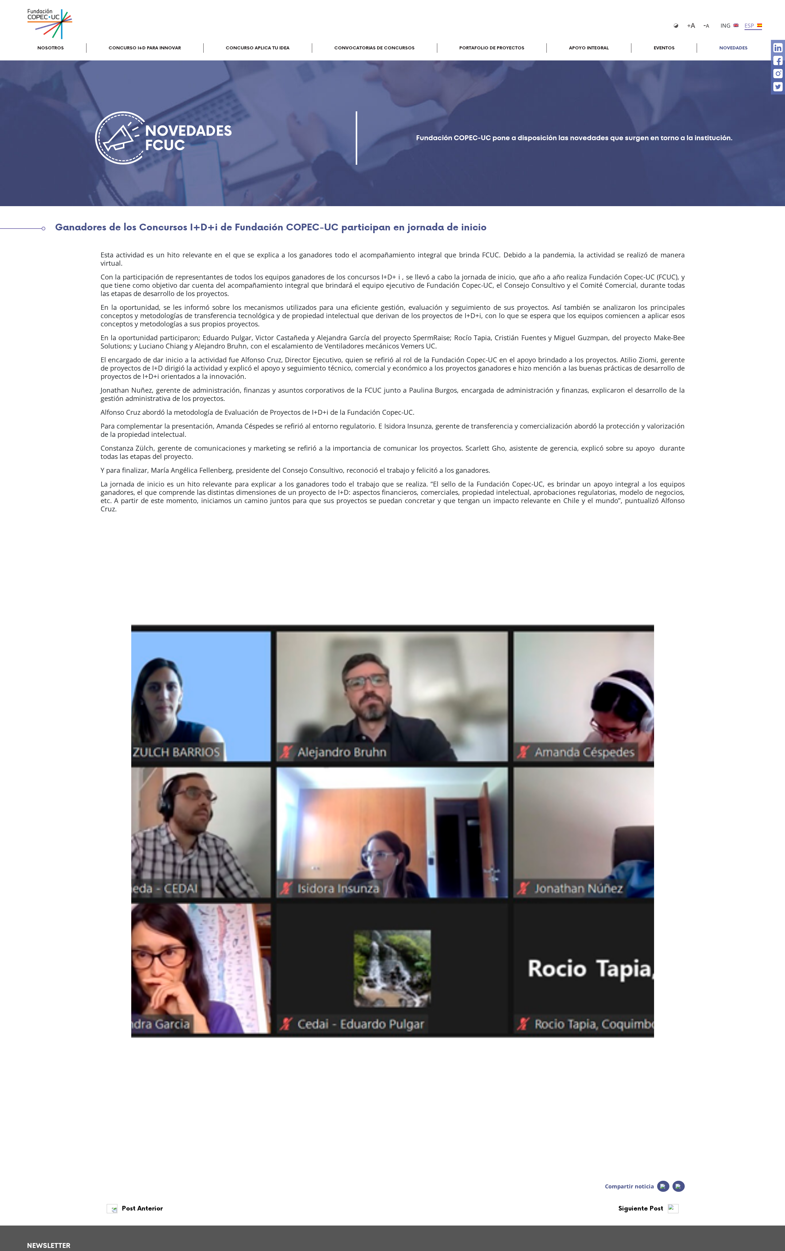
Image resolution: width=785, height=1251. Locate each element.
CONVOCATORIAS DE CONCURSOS (374, 48)
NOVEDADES (733, 48)
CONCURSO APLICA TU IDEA (257, 48)
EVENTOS (664, 48)
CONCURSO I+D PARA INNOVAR (145, 48)
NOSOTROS (50, 48)
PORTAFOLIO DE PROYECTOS (491, 48)
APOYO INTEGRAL (589, 48)
